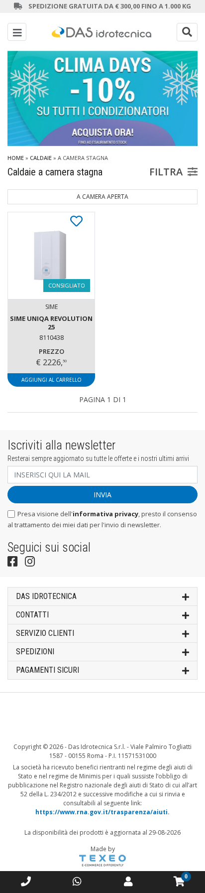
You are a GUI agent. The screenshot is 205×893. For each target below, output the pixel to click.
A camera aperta (102, 196)
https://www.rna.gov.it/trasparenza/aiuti (101, 812)
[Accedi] (128, 881)
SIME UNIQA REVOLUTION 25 (51, 322)
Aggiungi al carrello (51, 379)
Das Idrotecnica (46, 596)
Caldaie (41, 157)
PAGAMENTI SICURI (47, 670)
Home (15, 157)
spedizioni (35, 651)
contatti (32, 614)
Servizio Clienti (45, 633)
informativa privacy (105, 513)
